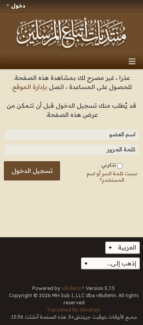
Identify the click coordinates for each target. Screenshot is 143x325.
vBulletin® (73, 288)
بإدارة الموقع (29, 87)
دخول (18, 5)
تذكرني (108, 165)
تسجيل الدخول (32, 170)
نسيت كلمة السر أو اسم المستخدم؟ (112, 176)
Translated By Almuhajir (73, 310)
